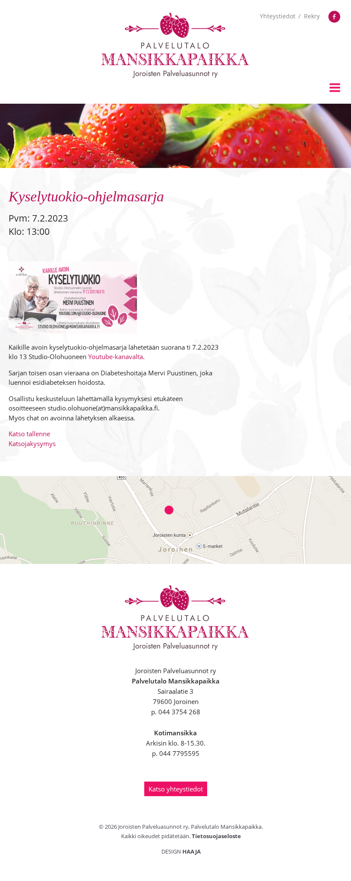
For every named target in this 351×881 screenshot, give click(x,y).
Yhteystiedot (277, 16)
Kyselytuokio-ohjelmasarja (86, 196)
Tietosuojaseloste (216, 836)
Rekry (312, 16)
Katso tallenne (29, 433)
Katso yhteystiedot (176, 789)
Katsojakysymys (32, 443)
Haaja (191, 851)
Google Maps (175, 520)
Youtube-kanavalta (115, 356)
